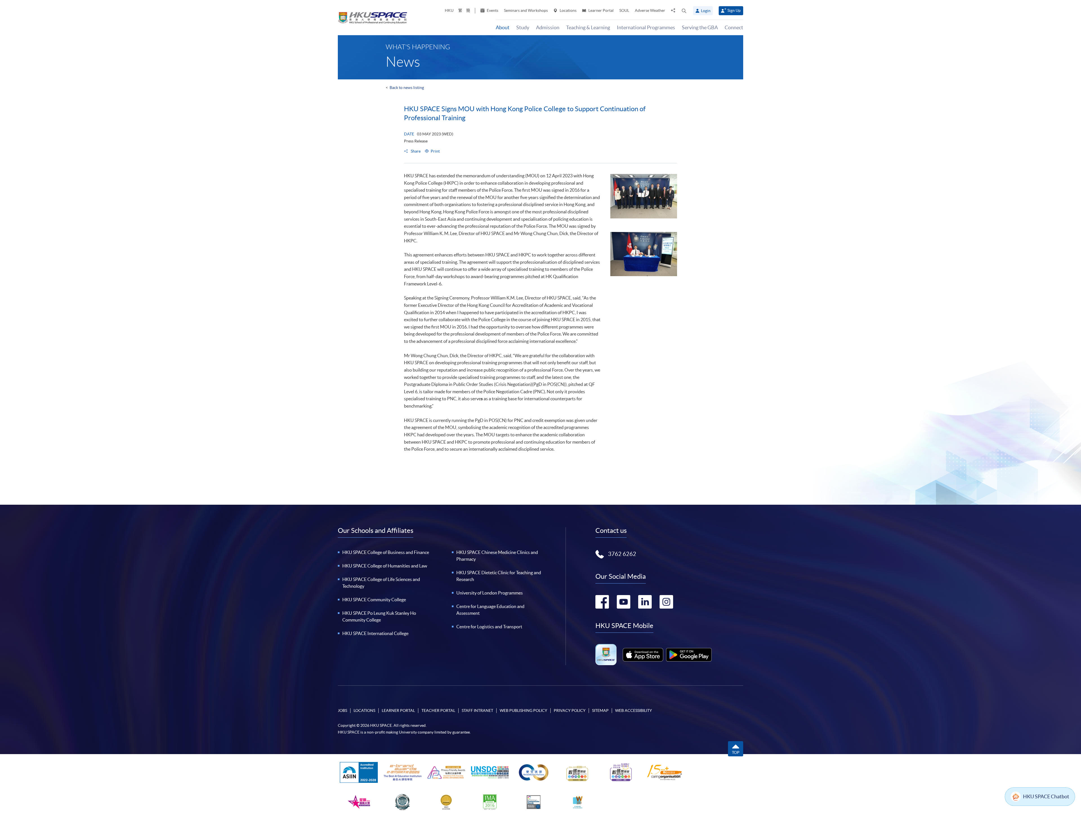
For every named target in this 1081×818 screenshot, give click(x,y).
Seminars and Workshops (526, 10)
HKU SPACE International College (375, 633)
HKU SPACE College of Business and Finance (385, 552)
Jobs (342, 710)
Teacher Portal (438, 710)
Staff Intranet (477, 710)
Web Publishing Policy (523, 710)
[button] (684, 11)
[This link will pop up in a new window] (643, 654)
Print (435, 151)
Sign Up (734, 10)
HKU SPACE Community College (374, 599)
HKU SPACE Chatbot (1046, 796)
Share (415, 151)
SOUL (624, 10)
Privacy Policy (570, 710)
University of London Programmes (489, 592)
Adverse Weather (650, 10)
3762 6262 (622, 554)
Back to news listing (407, 87)
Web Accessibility (633, 710)
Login (706, 10)
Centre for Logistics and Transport (489, 626)
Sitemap (600, 710)
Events (492, 10)
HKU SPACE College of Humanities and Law (384, 565)
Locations (568, 10)
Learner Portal (601, 10)
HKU (449, 10)
